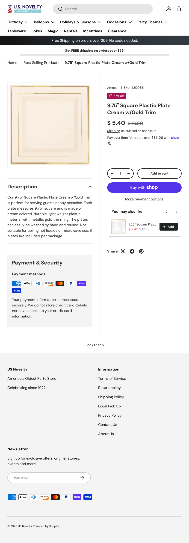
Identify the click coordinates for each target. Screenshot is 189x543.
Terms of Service (112, 378)
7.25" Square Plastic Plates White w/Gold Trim (143, 224)
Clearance (117, 31)
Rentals (71, 31)
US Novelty (25, 526)
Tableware (16, 31)
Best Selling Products (41, 62)
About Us (106, 433)
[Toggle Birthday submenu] (26, 22)
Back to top (95, 345)
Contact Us (107, 424)
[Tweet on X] (122, 251)
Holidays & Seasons (78, 22)
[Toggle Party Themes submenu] (166, 22)
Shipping (113, 131)
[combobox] (103, 9)
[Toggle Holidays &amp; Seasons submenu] (99, 22)
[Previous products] (166, 211)
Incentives (92, 31)
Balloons (41, 22)
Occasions (116, 22)
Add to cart (159, 173)
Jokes (37, 31)
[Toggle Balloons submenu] (53, 22)
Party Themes (150, 22)
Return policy (109, 387)
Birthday (15, 22)
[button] (179, 9)
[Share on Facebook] (132, 251)
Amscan (113, 88)
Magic (53, 31)
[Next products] (176, 211)
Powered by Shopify (46, 526)
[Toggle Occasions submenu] (130, 22)
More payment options (144, 199)
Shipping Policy (111, 397)
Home (12, 62)
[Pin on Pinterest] (141, 251)
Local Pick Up (109, 406)
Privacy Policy (110, 415)
